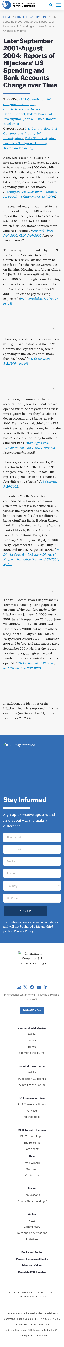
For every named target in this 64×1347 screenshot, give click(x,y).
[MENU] (59, 5)
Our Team (32, 1169)
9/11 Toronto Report (32, 1136)
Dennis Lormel (14, 114)
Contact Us (32, 1175)
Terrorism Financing (18, 148)
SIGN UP (25, 911)
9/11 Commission (33, 99)
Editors (32, 1046)
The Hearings (32, 1142)
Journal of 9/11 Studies (32, 1028)
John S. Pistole (33, 119)
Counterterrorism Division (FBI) (26, 109)
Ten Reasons (32, 1195)
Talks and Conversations (32, 1233)
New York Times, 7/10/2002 (37, 448)
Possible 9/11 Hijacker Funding (25, 143)
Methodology (32, 1117)
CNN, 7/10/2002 (30, 235)
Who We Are (32, 1163)
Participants (32, 1149)
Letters (32, 1040)
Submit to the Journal (32, 1053)
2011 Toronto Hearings (32, 1130)
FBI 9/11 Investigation (40, 138)
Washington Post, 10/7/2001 (36, 196)
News (32, 1220)
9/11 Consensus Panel (32, 1098)
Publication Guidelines (32, 1078)
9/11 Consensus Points (32, 1104)
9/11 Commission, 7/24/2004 (36, 663)
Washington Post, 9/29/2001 (23, 192)
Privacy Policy (23, 931)
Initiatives (32, 1239)
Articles (32, 1034)
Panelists (32, 1110)
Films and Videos (32, 1265)
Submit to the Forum (32, 1085)
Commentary (32, 1227)
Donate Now (32, 1010)
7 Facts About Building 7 (32, 1201)
